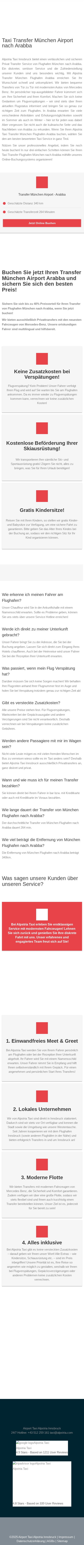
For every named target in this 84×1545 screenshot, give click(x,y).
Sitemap (62, 1541)
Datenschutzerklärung (31, 1541)
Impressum (66, 1537)
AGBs (51, 1541)
